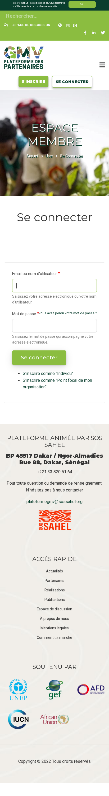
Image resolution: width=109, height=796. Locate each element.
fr (68, 25)
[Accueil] (24, 57)
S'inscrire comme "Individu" (48, 373)
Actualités (54, 571)
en (74, 25)
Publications (54, 599)
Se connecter (72, 81)
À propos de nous (54, 618)
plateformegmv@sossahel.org (54, 501)
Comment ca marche (54, 637)
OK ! (82, 4)
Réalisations (54, 590)
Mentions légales (54, 628)
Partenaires (54, 580)
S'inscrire (33, 81)
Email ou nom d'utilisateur (34, 273)
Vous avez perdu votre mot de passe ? (67, 313)
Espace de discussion (54, 609)
